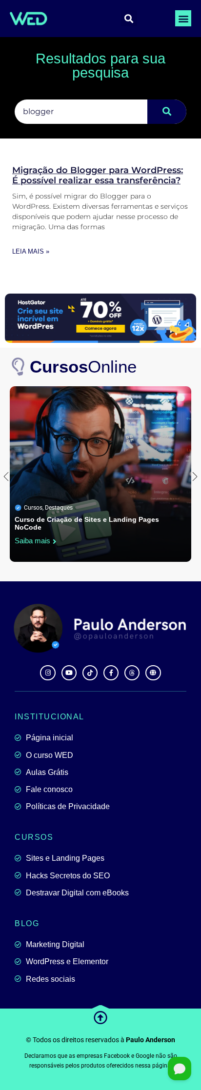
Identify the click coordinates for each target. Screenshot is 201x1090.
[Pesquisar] (166, 111)
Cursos (33, 507)
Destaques (59, 507)
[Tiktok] (90, 672)
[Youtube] (69, 672)
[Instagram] (47, 672)
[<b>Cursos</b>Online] (19, 367)
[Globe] (153, 672)
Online (83, 366)
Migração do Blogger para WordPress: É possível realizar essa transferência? (97, 175)
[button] (183, 18)
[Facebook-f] (111, 672)
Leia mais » (30, 251)
